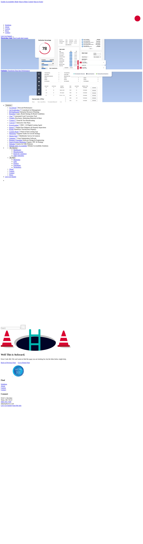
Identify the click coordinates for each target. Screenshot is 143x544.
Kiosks (11, 129)
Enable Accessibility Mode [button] (10, 2)
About (7, 27)
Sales (15, 162)
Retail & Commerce (20, 154)
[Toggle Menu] (13, 36)
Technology (17, 167)
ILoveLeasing (14, 125)
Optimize (13, 138)
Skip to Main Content (26, 2)
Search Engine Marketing (17, 142)
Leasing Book (14, 132)
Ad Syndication (15, 110)
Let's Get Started (6, 36)
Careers (7, 29)
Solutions (8, 25)
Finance (16, 163)
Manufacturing (18, 152)
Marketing (12, 133)
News (7, 31)
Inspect (12, 127)
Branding (12, 114)
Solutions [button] (4, 384)
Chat (11, 116)
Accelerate (13, 108)
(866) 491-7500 (6, 402)
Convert (12, 123)
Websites (12, 144)
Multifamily (17, 150)
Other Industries (18, 156)
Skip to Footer (38, 2)
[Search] (23, 327)
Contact (7, 32)
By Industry (13, 148)
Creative (12, 118)
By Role (12, 158)
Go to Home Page (24, 363)
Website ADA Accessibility (18, 146)
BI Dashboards (14, 112)
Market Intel (14, 136)
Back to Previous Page (8, 363)
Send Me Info (16, 405)
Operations (17, 165)
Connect (12, 120)
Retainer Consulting (15, 140)
